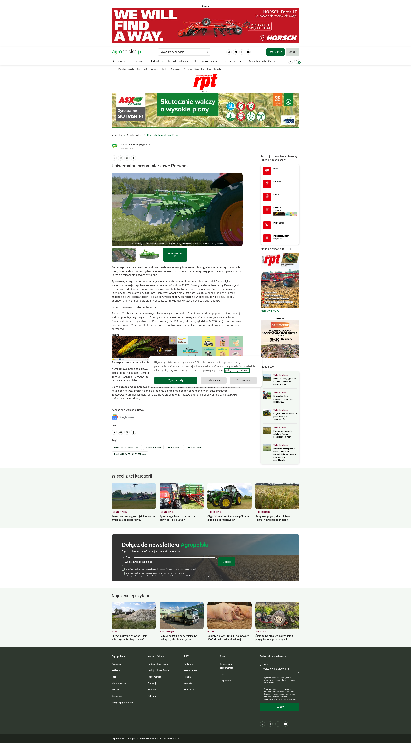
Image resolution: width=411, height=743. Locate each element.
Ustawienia (213, 380)
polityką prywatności (237, 370)
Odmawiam (243, 380)
